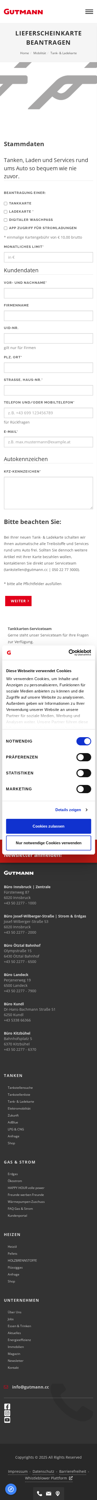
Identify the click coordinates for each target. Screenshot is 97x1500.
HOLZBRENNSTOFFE (22, 1260)
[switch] (83, 757)
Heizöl (12, 1246)
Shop (11, 1143)
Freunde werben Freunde (26, 1195)
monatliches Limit (24, 247)
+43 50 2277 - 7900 (20, 990)
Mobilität (39, 53)
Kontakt (13, 1367)
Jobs (11, 1319)
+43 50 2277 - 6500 (20, 961)
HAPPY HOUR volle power (26, 1188)
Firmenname (16, 305)
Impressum (18, 1471)
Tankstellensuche (20, 1087)
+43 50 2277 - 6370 (20, 1049)
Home (24, 53)
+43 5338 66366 (17, 1020)
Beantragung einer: (25, 193)
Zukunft (13, 1115)
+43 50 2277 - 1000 (20, 903)
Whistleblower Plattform (46, 1478)
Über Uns (14, 1312)
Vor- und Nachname (25, 283)
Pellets (12, 1253)
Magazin (14, 1354)
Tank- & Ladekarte (63, 53)
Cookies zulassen (48, 826)
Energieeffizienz (19, 1340)
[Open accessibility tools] (11, 1489)
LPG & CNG (16, 1129)
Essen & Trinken (19, 1326)
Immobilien (16, 1347)
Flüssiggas (15, 1267)
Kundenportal (17, 1215)
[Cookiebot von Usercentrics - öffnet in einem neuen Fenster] (69, 652)
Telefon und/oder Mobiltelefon (39, 402)
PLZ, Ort (13, 357)
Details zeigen (68, 810)
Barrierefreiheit (72, 1471)
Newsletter (16, 1360)
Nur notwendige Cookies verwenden (48, 843)
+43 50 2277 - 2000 (20, 932)
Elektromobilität (19, 1108)
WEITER (18, 600)
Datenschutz (43, 1471)
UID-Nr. (11, 328)
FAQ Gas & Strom (20, 1208)
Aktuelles (14, 1333)
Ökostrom (15, 1181)
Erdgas (13, 1174)
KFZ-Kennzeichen (22, 471)
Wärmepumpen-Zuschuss (26, 1201)
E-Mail (11, 432)
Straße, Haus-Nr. (23, 380)
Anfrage (13, 1136)
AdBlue (13, 1122)
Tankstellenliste (19, 1094)
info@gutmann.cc (30, 1387)
